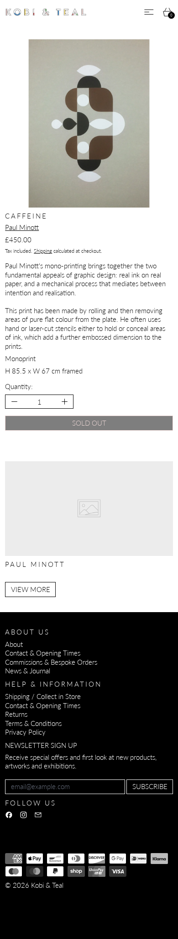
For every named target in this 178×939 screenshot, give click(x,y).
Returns (16, 714)
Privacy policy (72, 897)
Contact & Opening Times (42, 653)
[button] (89, 123)
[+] (65, 402)
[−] (14, 402)
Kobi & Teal (47, 885)
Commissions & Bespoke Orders (51, 662)
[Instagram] (23, 815)
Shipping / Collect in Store (43, 696)
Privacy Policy (25, 732)
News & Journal (27, 671)
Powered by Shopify (34, 919)
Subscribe (150, 786)
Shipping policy (26, 906)
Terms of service (122, 897)
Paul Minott (22, 227)
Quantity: (19, 386)
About (14, 644)
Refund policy (25, 897)
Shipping (43, 251)
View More (30, 589)
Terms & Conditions (33, 723)
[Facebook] (9, 815)
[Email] (38, 815)
